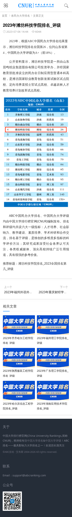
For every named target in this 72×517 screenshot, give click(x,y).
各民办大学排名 (20, 15)
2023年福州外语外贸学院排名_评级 (28, 292)
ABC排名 (9, 452)
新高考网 (8, 456)
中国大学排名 (35, 440)
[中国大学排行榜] (36, 7)
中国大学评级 (53, 440)
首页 (4, 15)
